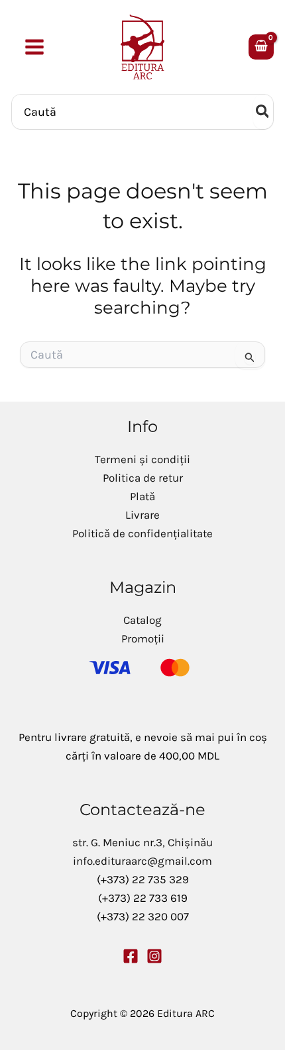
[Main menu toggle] (34, 47)
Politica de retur (143, 477)
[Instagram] (154, 956)
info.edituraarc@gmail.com (142, 860)
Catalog (142, 620)
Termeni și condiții (142, 459)
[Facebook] (131, 956)
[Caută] (263, 112)
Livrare (142, 514)
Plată (142, 496)
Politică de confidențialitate (142, 533)
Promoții (142, 638)
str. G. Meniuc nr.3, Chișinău (142, 842)
